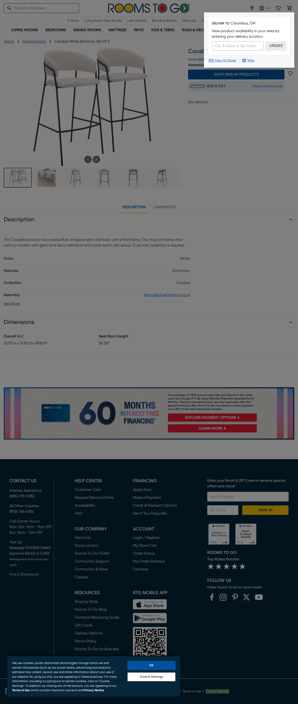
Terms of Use (21, 690)
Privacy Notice (94, 690)
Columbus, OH (242, 23)
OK (151, 665)
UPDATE (276, 46)
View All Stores (225, 60)
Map (250, 60)
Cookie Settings (151, 676)
